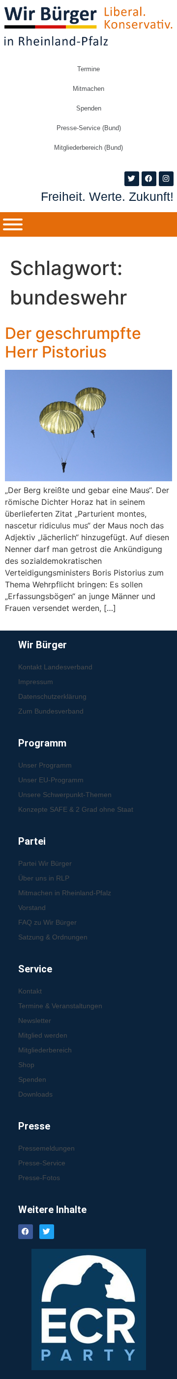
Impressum (35, 682)
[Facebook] (149, 178)
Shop (26, 1065)
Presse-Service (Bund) (89, 128)
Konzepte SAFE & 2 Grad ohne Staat (75, 809)
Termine (88, 69)
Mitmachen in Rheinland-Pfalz (64, 893)
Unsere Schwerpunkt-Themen (65, 795)
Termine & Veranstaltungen (60, 1006)
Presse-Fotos (39, 1178)
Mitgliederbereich (45, 1050)
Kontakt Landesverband (55, 667)
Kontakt (30, 991)
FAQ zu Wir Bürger (47, 922)
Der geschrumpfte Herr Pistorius (73, 342)
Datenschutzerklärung (52, 696)
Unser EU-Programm (51, 780)
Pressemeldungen (46, 1148)
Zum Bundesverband (51, 711)
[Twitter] (131, 178)
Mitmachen (88, 88)
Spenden (88, 108)
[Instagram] (166, 178)
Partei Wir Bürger (45, 863)
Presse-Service (41, 1163)
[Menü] (13, 224)
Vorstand (32, 907)
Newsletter (34, 1020)
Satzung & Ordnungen (53, 937)
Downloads (35, 1094)
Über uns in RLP (43, 878)
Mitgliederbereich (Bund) (88, 147)
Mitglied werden (42, 1035)
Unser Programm (45, 765)
